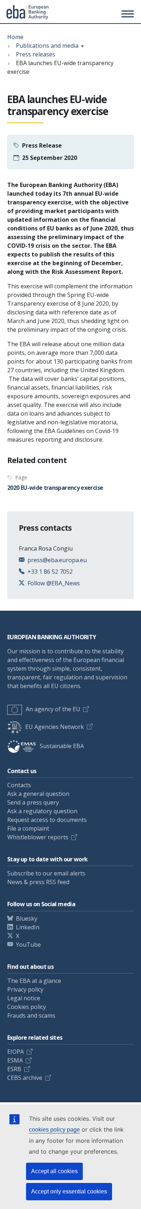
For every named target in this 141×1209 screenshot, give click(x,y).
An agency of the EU (53, 709)
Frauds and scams (31, 1015)
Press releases (35, 54)
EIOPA (15, 1052)
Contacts (19, 785)
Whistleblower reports (37, 837)
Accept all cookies (54, 1171)
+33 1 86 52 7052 (50, 572)
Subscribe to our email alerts (46, 873)
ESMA (15, 1060)
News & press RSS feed (38, 882)
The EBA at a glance (34, 981)
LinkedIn (27, 927)
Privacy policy (25, 989)
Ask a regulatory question (42, 811)
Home (15, 37)
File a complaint (28, 828)
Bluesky (26, 918)
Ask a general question (38, 794)
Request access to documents (47, 820)
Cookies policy (26, 1007)
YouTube (28, 945)
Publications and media (47, 46)
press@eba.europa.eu (57, 560)
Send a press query (33, 802)
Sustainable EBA (62, 746)
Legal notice (23, 998)
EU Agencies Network (54, 727)
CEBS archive (24, 1078)
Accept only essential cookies (69, 1191)
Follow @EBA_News (53, 583)
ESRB (14, 1069)
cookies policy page (54, 1130)
